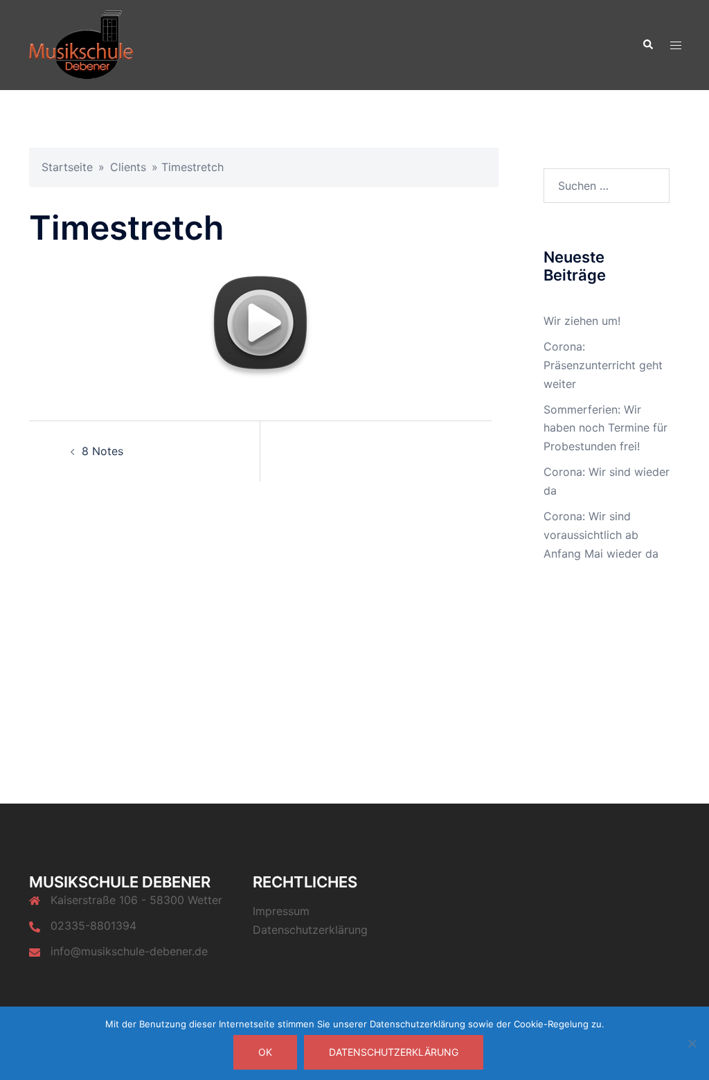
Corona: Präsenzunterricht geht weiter (603, 365)
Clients (128, 167)
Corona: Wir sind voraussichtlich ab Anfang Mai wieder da (601, 534)
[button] (647, 45)
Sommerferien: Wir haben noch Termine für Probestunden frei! (605, 428)
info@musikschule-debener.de (129, 951)
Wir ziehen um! (582, 321)
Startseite (67, 167)
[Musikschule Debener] (81, 44)
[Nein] (692, 1043)
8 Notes (102, 451)
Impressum (281, 911)
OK (265, 1052)
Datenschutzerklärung (310, 930)
